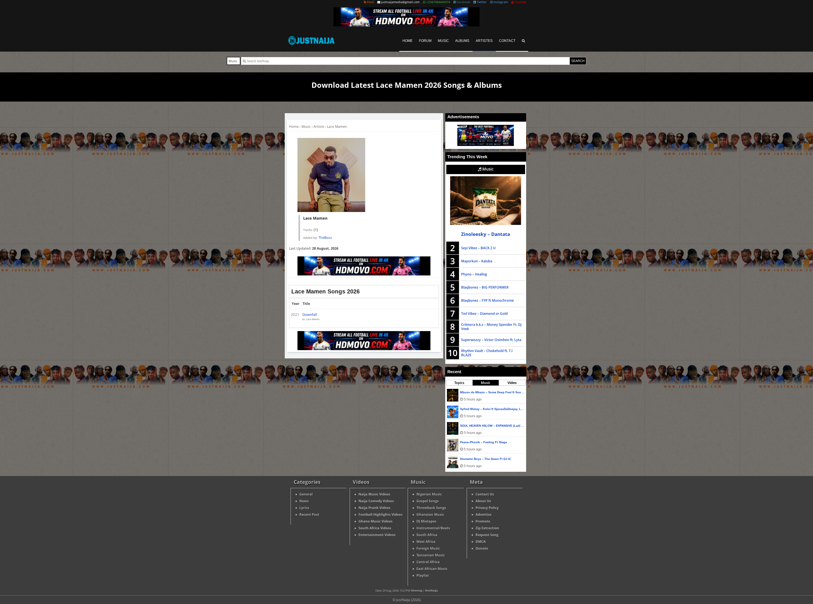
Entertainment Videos (376, 534)
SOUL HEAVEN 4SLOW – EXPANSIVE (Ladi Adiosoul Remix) (502, 425)
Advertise (483, 514)
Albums (462, 41)
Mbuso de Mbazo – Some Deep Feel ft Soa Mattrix (496, 392)
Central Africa (428, 562)
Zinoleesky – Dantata (485, 234)
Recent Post (309, 514)
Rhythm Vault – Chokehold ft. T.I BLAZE (487, 352)
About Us (483, 501)
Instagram (500, 2)
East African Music (432, 568)
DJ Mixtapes (426, 521)
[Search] (523, 40)
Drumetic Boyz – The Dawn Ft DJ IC (485, 459)
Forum (425, 41)
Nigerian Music (429, 494)
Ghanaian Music (430, 514)
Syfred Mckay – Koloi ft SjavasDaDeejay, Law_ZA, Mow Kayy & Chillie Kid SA (515, 409)
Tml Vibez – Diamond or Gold (484, 313)
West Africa (426, 541)
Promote (483, 521)
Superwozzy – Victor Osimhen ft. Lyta (491, 339)
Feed (370, 2)
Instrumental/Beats (433, 528)
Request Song (487, 534)
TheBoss (325, 237)
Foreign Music (428, 548)
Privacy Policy (487, 507)
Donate (482, 548)
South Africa (426, 534)
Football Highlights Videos (380, 514)
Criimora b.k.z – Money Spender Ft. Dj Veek (491, 326)
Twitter (481, 2)
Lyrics (304, 507)
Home (407, 41)
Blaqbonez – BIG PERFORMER (485, 287)
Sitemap (416, 590)
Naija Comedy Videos (376, 501)
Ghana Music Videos (375, 521)
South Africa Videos (374, 528)
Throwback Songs (431, 507)
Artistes (484, 41)
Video (512, 383)
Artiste (319, 126)
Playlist (422, 575)
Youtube (520, 2)
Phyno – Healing (474, 274)
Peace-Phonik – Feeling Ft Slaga (483, 442)
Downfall (309, 314)
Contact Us (485, 494)
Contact (507, 41)
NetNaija (431, 590)
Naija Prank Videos (374, 507)
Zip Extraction (487, 528)
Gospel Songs (427, 501)
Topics (459, 383)
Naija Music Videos (374, 494)
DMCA (481, 541)
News (304, 501)
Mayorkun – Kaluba (476, 261)
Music (443, 41)
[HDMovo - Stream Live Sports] (406, 25)
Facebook (463, 2)
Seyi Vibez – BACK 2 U (478, 248)
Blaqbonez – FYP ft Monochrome (487, 300)
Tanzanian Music (430, 555)
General (306, 494)
